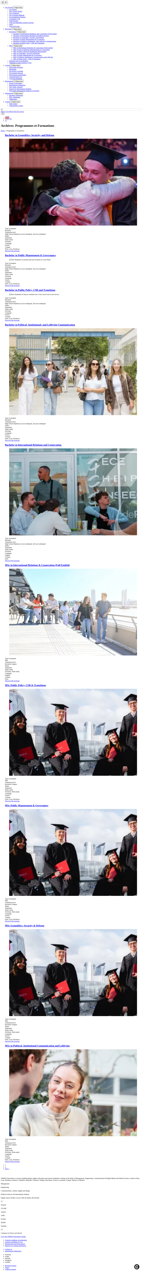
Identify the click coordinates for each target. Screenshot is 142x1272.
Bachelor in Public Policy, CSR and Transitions (28, 43)
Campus (7, 247)
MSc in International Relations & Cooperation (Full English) (33, 48)
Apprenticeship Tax (15, 77)
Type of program (10, 228)
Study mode (9, 240)
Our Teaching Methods (16, 15)
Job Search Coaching (16, 71)
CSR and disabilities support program (21, 23)
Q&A (11, 24)
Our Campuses (14, 13)
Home (3, 131)
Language (8, 243)
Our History (13, 9)
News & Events (14, 26)
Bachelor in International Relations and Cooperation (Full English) (35, 34)
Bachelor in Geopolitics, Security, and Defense (28, 37)
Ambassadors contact (16, 106)
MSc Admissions (14, 97)
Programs (8, 29)
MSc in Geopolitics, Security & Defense (26, 53)
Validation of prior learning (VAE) (20, 63)
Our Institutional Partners (17, 17)
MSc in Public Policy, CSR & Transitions (26, 59)
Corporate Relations (15, 79)
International (9, 81)
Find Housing (13, 21)
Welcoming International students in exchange (24, 91)
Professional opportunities (17, 75)
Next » (7, 1169)
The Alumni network (16, 73)
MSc (10, 46)
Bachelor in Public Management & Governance (28, 39)
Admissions (9, 93)
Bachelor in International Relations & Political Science (31, 36)
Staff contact (13, 104)
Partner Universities (15, 83)
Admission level (10, 232)
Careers (7, 65)
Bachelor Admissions (16, 95)
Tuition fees (13, 99)
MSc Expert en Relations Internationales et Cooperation (31, 50)
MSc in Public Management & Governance (27, 55)
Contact (7, 102)
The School (9, 7)
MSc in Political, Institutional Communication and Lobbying (33, 57)
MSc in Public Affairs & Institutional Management (29, 51)
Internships (12, 69)
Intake (7, 236)
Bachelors (12, 32)
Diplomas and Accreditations (18, 61)
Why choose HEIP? (15, 11)
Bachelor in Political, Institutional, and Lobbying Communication (34, 41)
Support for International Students (20, 89)
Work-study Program (16, 67)
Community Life (14, 19)
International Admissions (17, 85)
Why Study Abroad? (16, 87)
